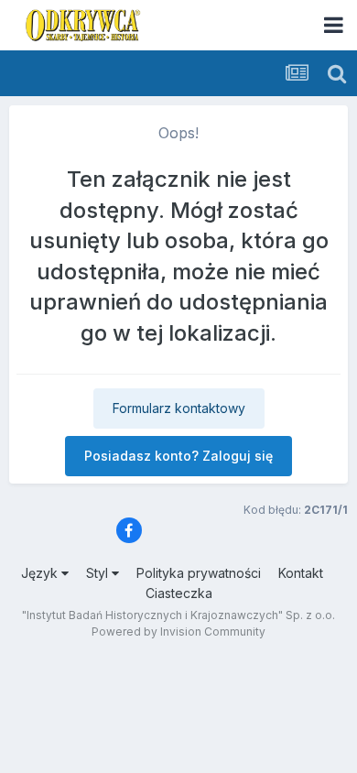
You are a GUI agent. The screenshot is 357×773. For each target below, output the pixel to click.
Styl (99, 573)
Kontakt (300, 573)
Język (41, 573)
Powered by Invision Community (178, 631)
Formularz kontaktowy (179, 408)
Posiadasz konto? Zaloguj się (178, 455)
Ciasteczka (179, 593)
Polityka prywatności (198, 573)
